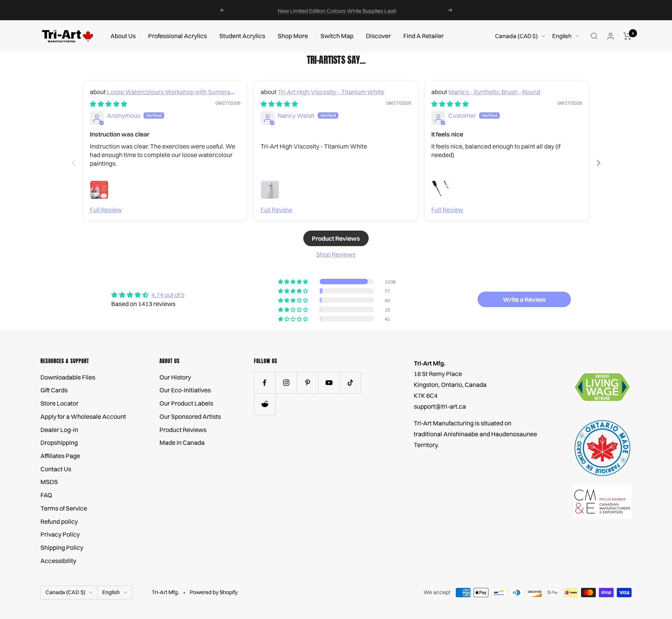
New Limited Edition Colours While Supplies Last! (337, 9)
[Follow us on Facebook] (264, 382)
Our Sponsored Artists (190, 416)
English (562, 36)
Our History (175, 377)
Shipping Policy (61, 547)
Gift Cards (54, 390)
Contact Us (55, 469)
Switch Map (337, 36)
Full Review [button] (106, 209)
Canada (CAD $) (516, 36)
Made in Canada (182, 442)
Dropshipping (59, 442)
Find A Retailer (423, 36)
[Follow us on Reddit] (264, 404)
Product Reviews (182, 430)
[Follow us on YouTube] (329, 382)
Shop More (293, 36)
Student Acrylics (242, 36)
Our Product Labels (186, 403)
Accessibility (58, 561)
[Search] (594, 36)
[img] (108, 104)
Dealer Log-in (59, 430)
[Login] (610, 36)
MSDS (49, 482)
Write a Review (524, 299)
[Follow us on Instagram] (286, 382)
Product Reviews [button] (336, 238)
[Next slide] (598, 162)
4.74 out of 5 (167, 295)
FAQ (46, 495)
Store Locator (59, 403)
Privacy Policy (60, 534)
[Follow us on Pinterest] (307, 382)
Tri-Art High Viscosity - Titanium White (331, 92)
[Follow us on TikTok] (350, 382)
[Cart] (627, 36)
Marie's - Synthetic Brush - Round (494, 92)
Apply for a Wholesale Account (83, 416)
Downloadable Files (67, 377)
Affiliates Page (60, 456)
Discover (378, 36)
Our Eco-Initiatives (185, 390)
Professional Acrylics (177, 36)
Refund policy (59, 521)
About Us (123, 36)
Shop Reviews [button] (335, 254)
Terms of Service (63, 508)
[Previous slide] (73, 162)
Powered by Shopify (214, 592)
